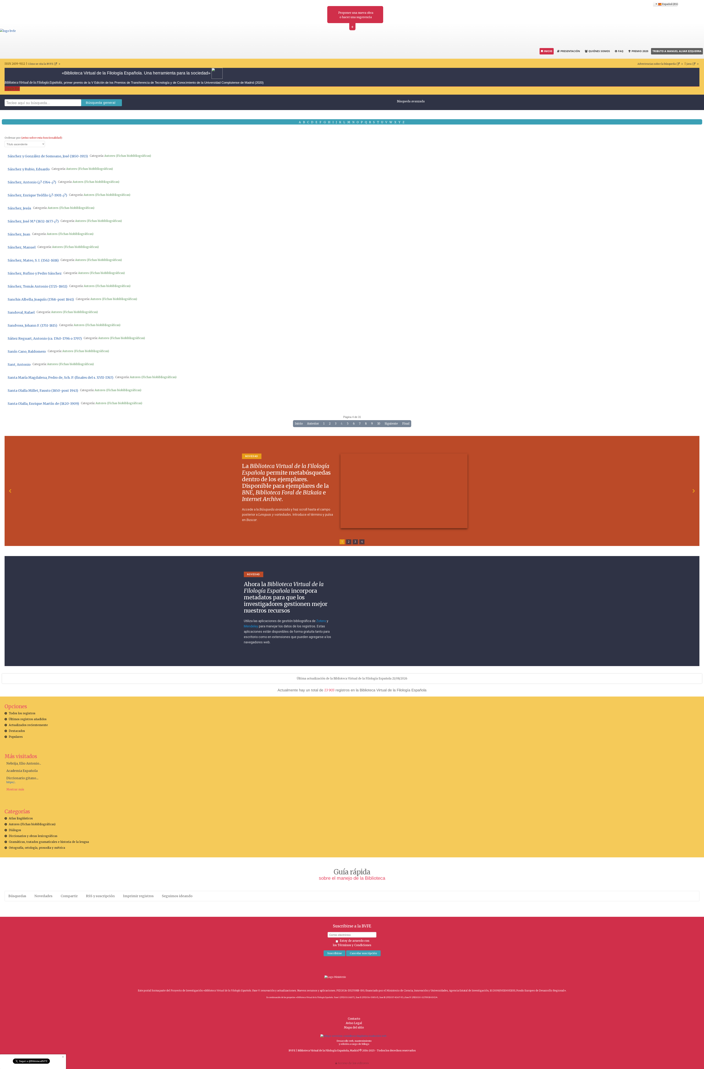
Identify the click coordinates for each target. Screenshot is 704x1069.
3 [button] (355, 541)
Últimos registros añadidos (28, 719)
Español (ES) (669, 4)
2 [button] (348, 541)
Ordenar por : (34, 137)
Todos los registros (22, 713)
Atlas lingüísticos (21, 818)
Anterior (313, 423)
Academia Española (22, 771)
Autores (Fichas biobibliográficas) (127, 156)
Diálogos (15, 830)
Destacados (17, 731)
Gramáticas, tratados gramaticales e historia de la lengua (49, 842)
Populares (16, 737)
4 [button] (362, 541)
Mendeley (251, 626)
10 (378, 423)
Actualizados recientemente (28, 725)
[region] (352, 491)
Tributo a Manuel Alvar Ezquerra (676, 51)
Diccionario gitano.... (22, 778)
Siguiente (391, 423)
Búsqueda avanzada (411, 101)
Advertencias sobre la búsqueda (656, 63)
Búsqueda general (100, 103)
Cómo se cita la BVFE (40, 63)
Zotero (321, 621)
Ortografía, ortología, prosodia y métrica (37, 847)
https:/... (11, 782)
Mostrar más (15, 789)
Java (689, 63)
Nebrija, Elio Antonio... (23, 763)
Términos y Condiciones (354, 945)
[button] (10, 491)
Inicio (299, 423)
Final (405, 423)
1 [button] (342, 541)
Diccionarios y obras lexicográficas (33, 836)
